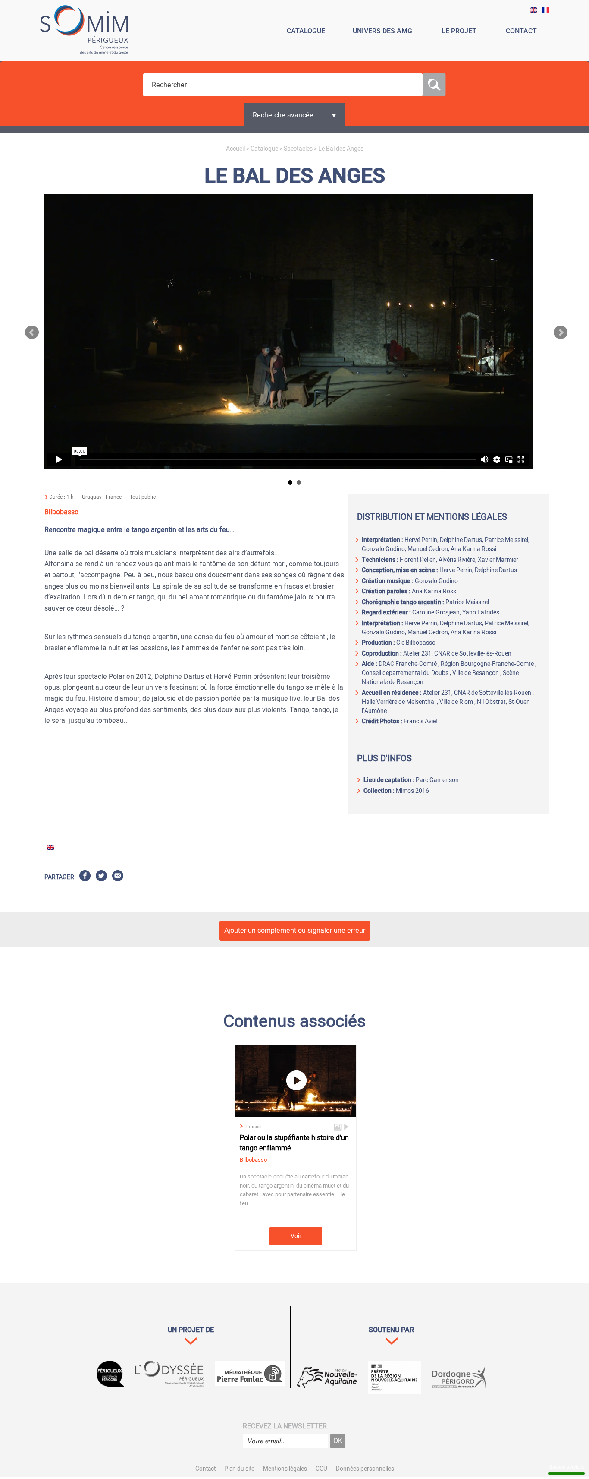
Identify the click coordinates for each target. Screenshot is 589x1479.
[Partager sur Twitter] (101, 877)
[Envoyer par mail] (117, 877)
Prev (32, 332)
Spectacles (298, 148)
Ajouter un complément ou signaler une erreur (294, 930)
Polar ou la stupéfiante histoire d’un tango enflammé (294, 1143)
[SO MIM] (84, 31)
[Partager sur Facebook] (85, 877)
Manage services (566, 1466)
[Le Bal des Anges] (533, 10)
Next (560, 332)
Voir (296, 1236)
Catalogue (264, 148)
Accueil (235, 148)
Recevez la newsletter (285, 1426)
